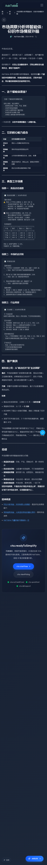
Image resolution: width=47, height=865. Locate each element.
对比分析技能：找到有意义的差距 (17, 504)
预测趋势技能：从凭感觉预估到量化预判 (19, 512)
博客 (10, 13)
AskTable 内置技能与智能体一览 (16, 520)
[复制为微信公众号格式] (36, 37)
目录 (7, 860)
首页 (2, 13)
